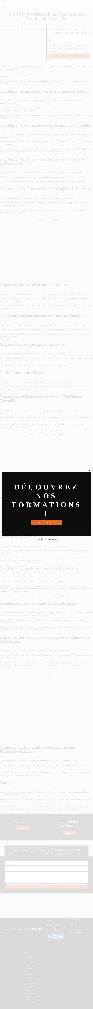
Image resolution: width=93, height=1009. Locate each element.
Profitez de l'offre (46, 523)
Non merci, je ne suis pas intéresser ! (46, 539)
